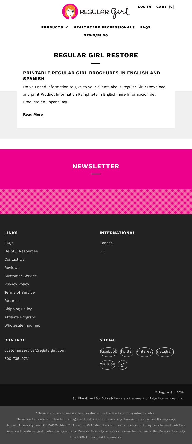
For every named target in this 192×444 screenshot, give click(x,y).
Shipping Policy (18, 309)
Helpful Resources (21, 251)
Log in (145, 7)
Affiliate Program (19, 317)
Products (52, 27)
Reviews (12, 268)
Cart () (165, 7)
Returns (11, 300)
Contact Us (14, 259)
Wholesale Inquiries (22, 325)
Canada (106, 243)
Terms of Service (19, 292)
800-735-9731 (17, 358)
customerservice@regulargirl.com (35, 350)
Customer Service (20, 276)
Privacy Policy (16, 284)
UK (102, 251)
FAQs (145, 27)
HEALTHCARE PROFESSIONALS (104, 27)
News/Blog (96, 35)
